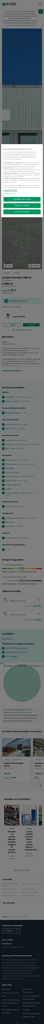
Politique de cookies (10, 190)
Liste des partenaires (10, 193)
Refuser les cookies (22, 205)
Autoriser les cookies (22, 212)
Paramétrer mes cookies (22, 199)
